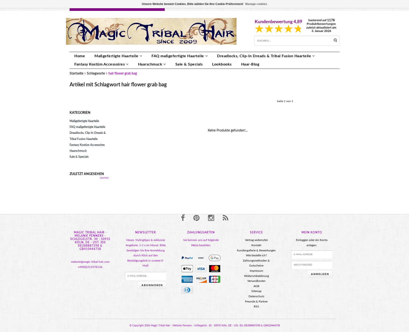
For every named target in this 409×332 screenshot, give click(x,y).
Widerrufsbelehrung (256, 276)
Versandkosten (256, 281)
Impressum (256, 270)
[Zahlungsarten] (187, 258)
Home (79, 56)
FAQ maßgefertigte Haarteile (177, 56)
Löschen (104, 178)
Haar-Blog (250, 64)
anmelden (320, 274)
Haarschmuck (150, 64)
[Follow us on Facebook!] (183, 218)
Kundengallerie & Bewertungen (256, 250)
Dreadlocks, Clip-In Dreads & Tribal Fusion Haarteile (264, 56)
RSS (256, 306)
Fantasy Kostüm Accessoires (99, 64)
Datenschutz (256, 296)
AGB (256, 286)
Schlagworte (96, 73)
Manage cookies (256, 4)
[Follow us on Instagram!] (211, 218)
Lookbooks (222, 64)
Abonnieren (152, 285)
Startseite (76, 73)
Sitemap (256, 291)
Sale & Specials (189, 64)
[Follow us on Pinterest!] (196, 218)
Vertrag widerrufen (256, 240)
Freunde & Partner (256, 301)
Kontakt (256, 245)
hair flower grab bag (122, 73)
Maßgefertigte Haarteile (116, 56)
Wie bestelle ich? (256, 255)
